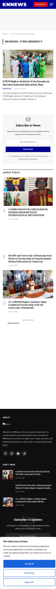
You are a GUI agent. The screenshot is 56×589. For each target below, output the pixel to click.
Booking (40, 4)
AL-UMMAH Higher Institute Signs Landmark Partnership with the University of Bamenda (27, 305)
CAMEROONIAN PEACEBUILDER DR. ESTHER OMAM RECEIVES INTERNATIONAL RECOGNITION (28, 212)
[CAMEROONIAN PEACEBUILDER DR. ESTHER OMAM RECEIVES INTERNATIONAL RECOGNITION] (28, 192)
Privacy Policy (23, 159)
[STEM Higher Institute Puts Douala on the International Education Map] (28, 64)
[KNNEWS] (15, 4)
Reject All (29, 582)
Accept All (29, 564)
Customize (29, 573)
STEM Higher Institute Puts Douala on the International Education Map (26, 83)
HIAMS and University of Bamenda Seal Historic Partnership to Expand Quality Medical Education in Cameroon (30, 258)
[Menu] (51, 4)
